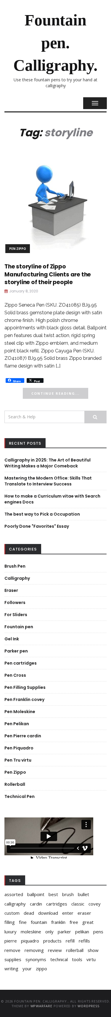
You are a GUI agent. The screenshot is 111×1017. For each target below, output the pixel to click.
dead (29, 913)
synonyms (35, 959)
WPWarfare (41, 1006)
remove (12, 950)
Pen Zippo (17, 249)
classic (77, 904)
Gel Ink (11, 639)
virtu (91, 959)
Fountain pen (18, 627)
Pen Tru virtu (17, 760)
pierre (10, 941)
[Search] (95, 417)
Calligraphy (17, 578)
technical (59, 959)
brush (68, 894)
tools (77, 959)
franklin (58, 922)
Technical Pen (19, 796)
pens (98, 932)
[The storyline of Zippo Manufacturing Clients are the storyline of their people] (55, 202)
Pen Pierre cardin (22, 736)
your (27, 968)
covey (95, 904)
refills (84, 941)
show (93, 950)
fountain (39, 922)
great (88, 922)
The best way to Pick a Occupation (42, 514)
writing (11, 968)
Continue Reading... (55, 393)
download (48, 913)
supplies (12, 959)
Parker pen (16, 651)
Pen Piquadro (18, 748)
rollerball (74, 950)
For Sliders (15, 615)
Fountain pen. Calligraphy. (55, 42)
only (49, 932)
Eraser (11, 590)
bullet (83, 894)
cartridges (56, 904)
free (74, 922)
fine (23, 922)
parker (64, 932)
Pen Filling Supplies (25, 687)
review (55, 950)
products (52, 941)
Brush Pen (14, 566)
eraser (84, 913)
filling (9, 922)
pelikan (82, 932)
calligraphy (15, 904)
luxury (10, 932)
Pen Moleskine (19, 712)
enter (67, 913)
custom (12, 913)
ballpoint (35, 894)
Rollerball (14, 784)
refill (70, 941)
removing (34, 950)
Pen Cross (15, 675)
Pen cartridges (20, 663)
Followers (14, 602)
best (53, 894)
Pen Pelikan (16, 724)
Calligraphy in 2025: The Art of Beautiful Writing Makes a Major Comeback (47, 463)
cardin (36, 904)
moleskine (31, 932)
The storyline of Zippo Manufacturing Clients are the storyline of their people (47, 274)
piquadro (30, 941)
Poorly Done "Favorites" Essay (36, 526)
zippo (41, 968)
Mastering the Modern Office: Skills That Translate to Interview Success (48, 481)
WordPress (88, 1006)
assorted (13, 894)
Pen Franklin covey (24, 699)
